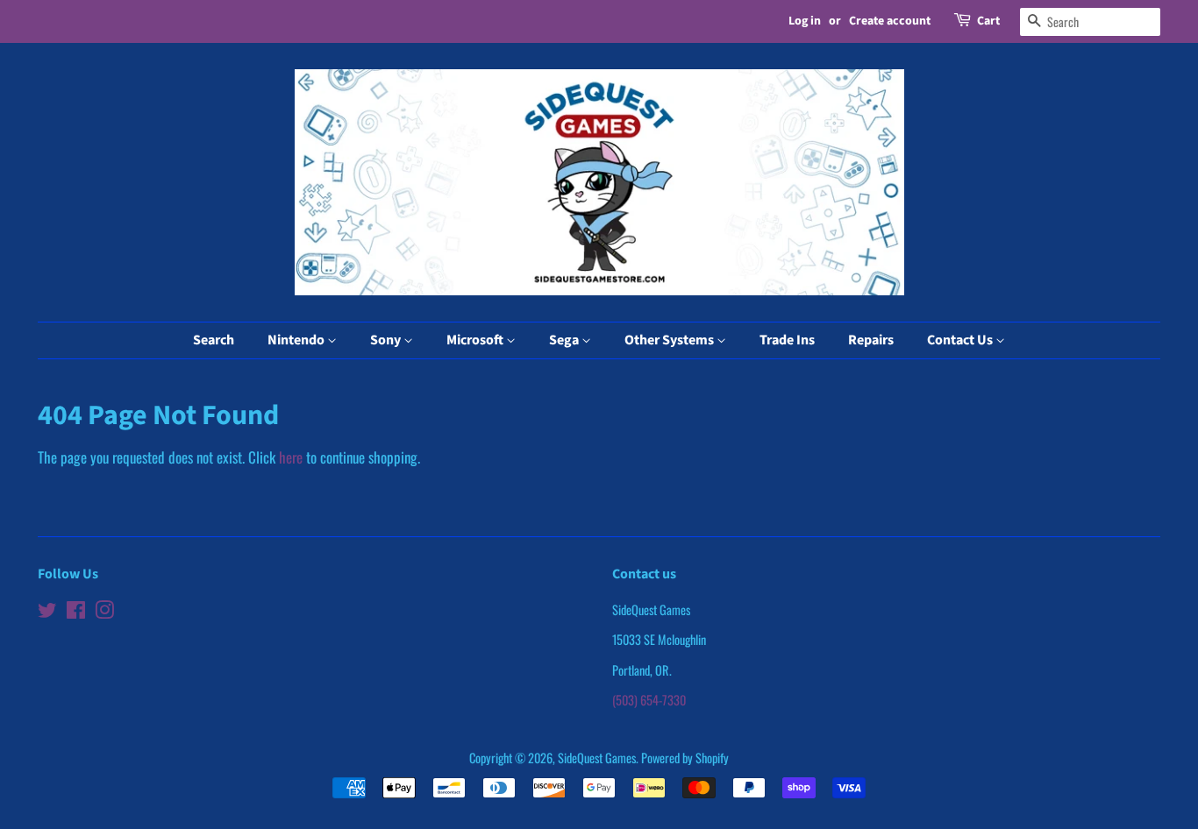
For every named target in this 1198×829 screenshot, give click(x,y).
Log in (804, 21)
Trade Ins (787, 340)
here (291, 457)
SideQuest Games (597, 757)
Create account (890, 21)
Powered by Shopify (685, 757)
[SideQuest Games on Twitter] (47, 612)
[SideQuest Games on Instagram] (104, 612)
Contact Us (961, 340)
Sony (386, 340)
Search (213, 340)
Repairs (871, 340)
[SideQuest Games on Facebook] (76, 612)
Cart (988, 21)
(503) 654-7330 (649, 700)
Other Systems (670, 340)
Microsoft (476, 340)
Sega (565, 340)
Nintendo (297, 340)
